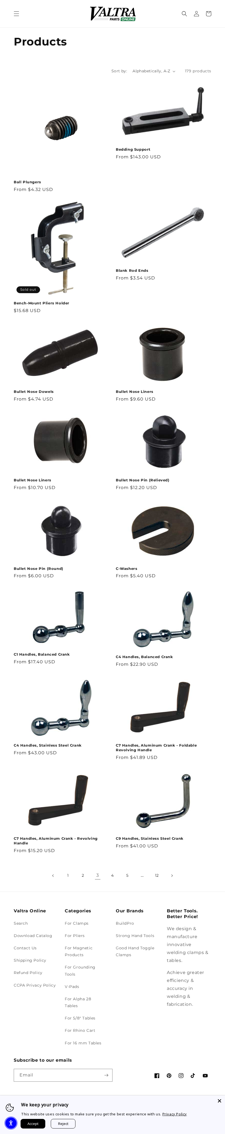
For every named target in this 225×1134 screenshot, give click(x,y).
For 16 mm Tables (83, 1043)
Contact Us (25, 948)
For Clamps (77, 923)
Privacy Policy (174, 1114)
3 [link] (97, 875)
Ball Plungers (27, 182)
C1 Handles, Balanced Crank (42, 654)
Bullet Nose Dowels (34, 391)
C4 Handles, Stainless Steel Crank (48, 745)
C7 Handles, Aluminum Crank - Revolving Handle (56, 840)
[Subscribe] (106, 1075)
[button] (16, 14)
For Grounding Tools (80, 970)
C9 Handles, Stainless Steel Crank (150, 838)
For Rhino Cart (80, 1030)
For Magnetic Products (78, 951)
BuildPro (125, 923)
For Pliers (75, 935)
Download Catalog (33, 935)
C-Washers (126, 568)
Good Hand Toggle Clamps (135, 951)
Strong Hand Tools (135, 935)
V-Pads (72, 986)
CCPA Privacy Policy (35, 985)
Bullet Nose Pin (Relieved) (143, 480)
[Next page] (172, 876)
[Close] (219, 1101)
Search (21, 923)
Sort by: (119, 70)
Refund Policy (28, 972)
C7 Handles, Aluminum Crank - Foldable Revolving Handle (156, 747)
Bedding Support (133, 149)
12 (157, 875)
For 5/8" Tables (80, 1018)
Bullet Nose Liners (134, 391)
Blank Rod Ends (132, 270)
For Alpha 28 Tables (78, 1002)
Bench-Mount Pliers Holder (41, 303)
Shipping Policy (30, 960)
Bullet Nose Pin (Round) (38, 568)
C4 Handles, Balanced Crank (144, 657)
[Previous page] (53, 876)
